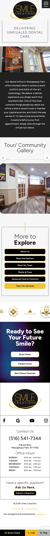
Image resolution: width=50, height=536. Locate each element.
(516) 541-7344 (25, 438)
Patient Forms (25, 364)
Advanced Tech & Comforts (25, 279)
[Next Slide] (47, 157)
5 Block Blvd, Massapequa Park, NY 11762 (25, 446)
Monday (13, 457)
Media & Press (25, 272)
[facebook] (4, 420)
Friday (12, 470)
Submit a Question (25, 493)
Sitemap (16, 508)
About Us (25, 251)
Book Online (25, 354)
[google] (18, 420)
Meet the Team (25, 265)
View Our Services (25, 286)
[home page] (25, 10)
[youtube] (32, 420)
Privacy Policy (31, 508)
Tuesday (13, 461)
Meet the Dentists (25, 258)
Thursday (14, 467)
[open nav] (45, 4)
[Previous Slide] (3, 157)
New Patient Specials (25, 373)
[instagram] (46, 420)
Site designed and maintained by (19, 514)
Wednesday (15, 464)
